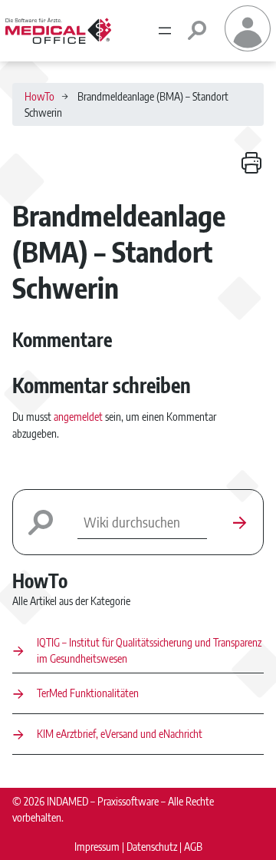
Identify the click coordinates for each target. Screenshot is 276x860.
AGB (193, 846)
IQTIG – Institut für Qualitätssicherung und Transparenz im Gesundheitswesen (149, 650)
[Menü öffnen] (165, 31)
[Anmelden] (248, 47)
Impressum (97, 846)
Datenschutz (152, 846)
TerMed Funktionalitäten (88, 693)
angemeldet (78, 416)
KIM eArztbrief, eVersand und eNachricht (119, 733)
